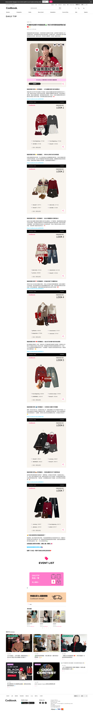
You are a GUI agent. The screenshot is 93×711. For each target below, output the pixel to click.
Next (67, 618)
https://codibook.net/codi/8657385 (35, 416)
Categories (19, 12)
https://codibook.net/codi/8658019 (35, 288)
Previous (26, 618)
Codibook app (71, 4)
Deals (30, 12)
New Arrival (40, 12)
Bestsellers (52, 12)
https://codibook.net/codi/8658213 (35, 351)
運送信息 (27, 696)
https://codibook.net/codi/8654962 (35, 228)
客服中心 (36, 696)
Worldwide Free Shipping (10, 4)
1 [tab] (42, 628)
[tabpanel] (33, 618)
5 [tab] (50, 628)
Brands (8, 12)
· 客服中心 (64, 4)
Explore (86, 12)
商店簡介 (7, 696)
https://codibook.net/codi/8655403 (35, 99)
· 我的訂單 (59, 4)
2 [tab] (44, 628)
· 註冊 (56, 4)
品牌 (12, 696)
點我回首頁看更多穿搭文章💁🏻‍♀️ (35, 547)
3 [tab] (46, 628)
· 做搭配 (52, 4)
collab (32, 696)
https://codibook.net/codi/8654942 (35, 162)
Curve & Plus (65, 12)
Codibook (12, 8)
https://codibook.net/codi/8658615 (35, 482)
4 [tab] (48, 628)
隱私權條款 (22, 696)
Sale (76, 12)
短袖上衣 (28, 625)
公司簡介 (41, 696)
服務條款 (16, 696)
